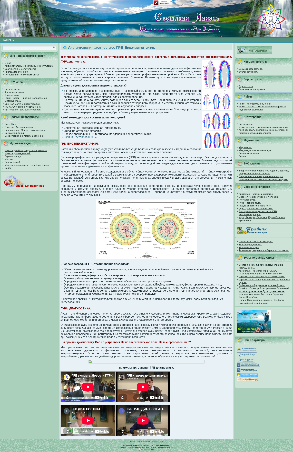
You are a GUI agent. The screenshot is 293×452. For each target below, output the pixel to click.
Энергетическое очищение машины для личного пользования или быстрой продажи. (263, 178)
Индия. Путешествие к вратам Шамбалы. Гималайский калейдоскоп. (262, 301)
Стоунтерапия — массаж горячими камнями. (264, 127)
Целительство (12, 89)
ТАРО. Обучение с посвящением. (23, 106)
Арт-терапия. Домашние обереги (23, 109)
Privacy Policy (136, 441)
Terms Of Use (148, 441)
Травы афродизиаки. (250, 244)
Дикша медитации (15, 133)
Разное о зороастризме (252, 89)
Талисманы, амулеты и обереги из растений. (264, 250)
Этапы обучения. (248, 71)
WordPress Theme (149, 447)
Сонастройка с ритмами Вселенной (24, 135)
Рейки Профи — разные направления (26, 98)
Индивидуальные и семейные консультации (29, 65)
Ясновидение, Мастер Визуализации (25, 130)
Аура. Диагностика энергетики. (256, 208)
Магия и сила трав (249, 247)
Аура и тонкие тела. (250, 202)
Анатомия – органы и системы (256, 194)
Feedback (159, 441)
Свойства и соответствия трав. (256, 241)
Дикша (242, 156)
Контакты (9, 40)
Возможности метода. (251, 68)
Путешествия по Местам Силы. (22, 74)
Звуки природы (13, 156)
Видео (8, 168)
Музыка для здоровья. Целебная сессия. (27, 165)
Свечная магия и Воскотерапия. (22, 103)
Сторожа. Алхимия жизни (19, 127)
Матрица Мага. (13, 100)
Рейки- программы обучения (255, 103)
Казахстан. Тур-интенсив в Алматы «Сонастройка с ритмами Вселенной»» (260, 272)
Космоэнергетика (14, 92)
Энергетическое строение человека (258, 196)
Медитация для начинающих (255, 150)
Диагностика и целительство (20, 68)
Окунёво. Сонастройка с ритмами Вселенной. (264, 288)
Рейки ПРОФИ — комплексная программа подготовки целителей (262, 108)
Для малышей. (13, 162)
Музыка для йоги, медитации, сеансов (26, 150)
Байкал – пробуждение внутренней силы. (262, 285)
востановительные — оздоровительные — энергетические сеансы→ (142, 347)
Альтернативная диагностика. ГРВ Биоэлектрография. (258, 213)
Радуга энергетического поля (255, 205)
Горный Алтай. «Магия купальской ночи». (262, 276)
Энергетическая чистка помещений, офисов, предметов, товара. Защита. (264, 172)
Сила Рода (10, 124)
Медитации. (245, 147)
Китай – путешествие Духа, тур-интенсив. (262, 291)
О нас (8, 63)
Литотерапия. (246, 124)
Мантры (9, 159)
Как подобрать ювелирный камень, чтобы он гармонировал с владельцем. (263, 131)
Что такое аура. (247, 199)
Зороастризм (12, 95)
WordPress (133, 447)
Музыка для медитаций (18, 153)
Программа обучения (16, 71)
